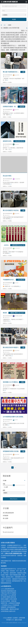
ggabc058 (17, 109)
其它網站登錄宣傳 (8, 75)
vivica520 (17, 144)
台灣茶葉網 (22, 618)
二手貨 (13, 605)
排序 (4, 490)
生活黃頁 (14, 599)
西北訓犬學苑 (7, 176)
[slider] (14, 485)
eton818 (16, 282)
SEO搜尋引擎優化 (6, 597)
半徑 (4, 484)
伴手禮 (15, 603)
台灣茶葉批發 (4, 611)
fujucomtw (17, 385)
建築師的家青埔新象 (9, 141)
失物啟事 (5, 515)
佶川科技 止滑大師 (18, 315)
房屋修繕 (3, 591)
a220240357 (17, 248)
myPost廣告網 (5, 589)
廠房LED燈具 (18, 620)
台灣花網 (16, 609)
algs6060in (17, 75)
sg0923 (16, 419)
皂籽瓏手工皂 (10, 620)
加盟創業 (11, 607)
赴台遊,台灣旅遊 (5, 601)
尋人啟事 (5, 518)
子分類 (4, 480)
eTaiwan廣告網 (11, 595)
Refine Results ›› (14, 498)
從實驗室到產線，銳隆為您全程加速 (14, 106)
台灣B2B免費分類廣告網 (10, 2)
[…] (7, 80)
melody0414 (17, 178)
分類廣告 (13, 593)
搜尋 (14, 19)
